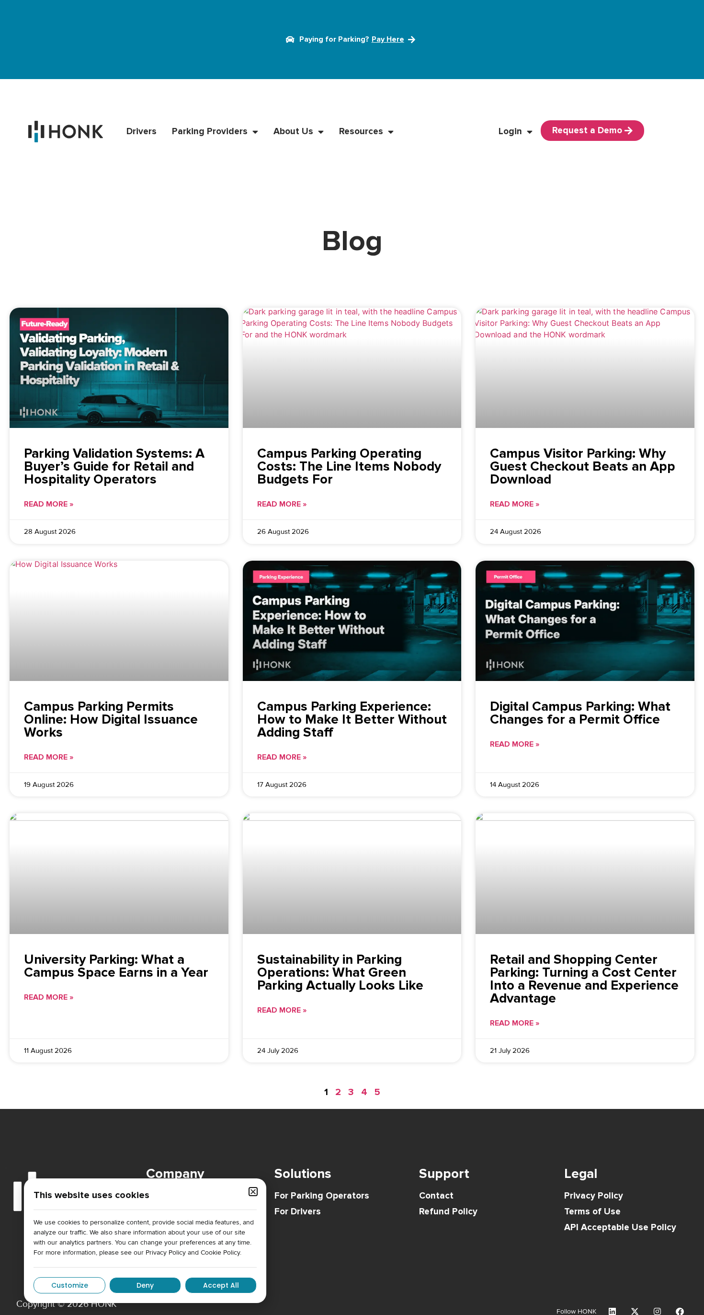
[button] (253, 1191)
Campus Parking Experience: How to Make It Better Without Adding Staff (352, 719)
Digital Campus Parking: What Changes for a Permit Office (580, 712)
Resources (361, 131)
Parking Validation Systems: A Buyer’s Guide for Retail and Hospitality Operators (114, 466)
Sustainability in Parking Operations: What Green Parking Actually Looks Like (340, 972)
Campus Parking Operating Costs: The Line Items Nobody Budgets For (349, 466)
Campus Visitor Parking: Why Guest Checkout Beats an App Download (582, 466)
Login (510, 131)
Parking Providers (210, 131)
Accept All (221, 1285)
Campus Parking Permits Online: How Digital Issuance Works (111, 719)
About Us (293, 131)
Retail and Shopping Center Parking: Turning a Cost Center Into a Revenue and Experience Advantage (584, 978)
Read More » (48, 504)
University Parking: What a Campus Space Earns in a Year (116, 965)
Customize (69, 1285)
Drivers (141, 131)
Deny (145, 1285)
